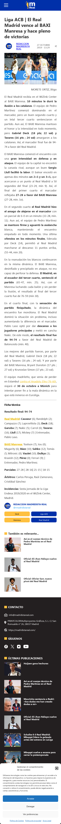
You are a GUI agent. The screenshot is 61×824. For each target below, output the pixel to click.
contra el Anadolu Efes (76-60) (38, 381)
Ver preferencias (30, 814)
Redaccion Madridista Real (23, 46)
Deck (17, 514)
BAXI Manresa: (13, 444)
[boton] (6, 5)
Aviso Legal (47, 820)
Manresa (17, 520)
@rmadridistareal (21, 507)
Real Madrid (12, 419)
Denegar (30, 806)
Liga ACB (44, 514)
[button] (56, 768)
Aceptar (30, 798)
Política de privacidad (33, 820)
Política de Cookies (17, 820)
